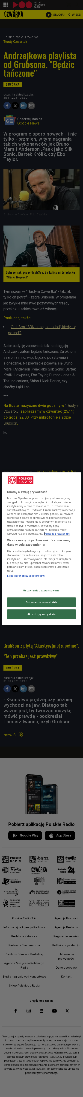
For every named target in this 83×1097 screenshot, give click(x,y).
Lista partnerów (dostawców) (26, 576)
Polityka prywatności (57, 533)
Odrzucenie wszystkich (41, 602)
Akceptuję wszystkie (41, 614)
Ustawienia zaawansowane (41, 591)
